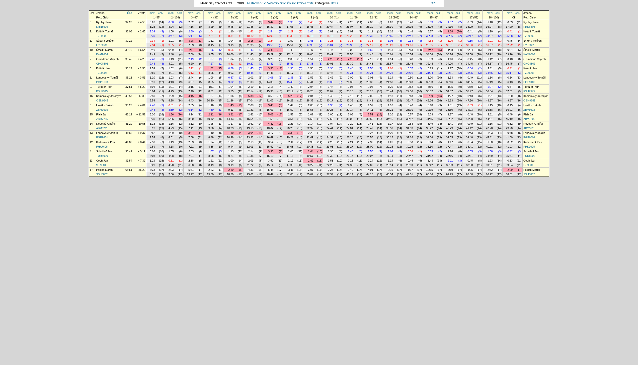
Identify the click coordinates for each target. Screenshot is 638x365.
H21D (334, 3)
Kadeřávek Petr (105, 142)
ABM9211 (102, 128)
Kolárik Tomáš (104, 31)
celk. (161, 12)
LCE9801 (101, 45)
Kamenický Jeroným (108, 95)
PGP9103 (102, 82)
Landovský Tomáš (107, 77)
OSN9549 (102, 100)
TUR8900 (102, 155)
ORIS (434, 3)
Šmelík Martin (104, 49)
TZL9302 (101, 35)
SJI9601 (101, 165)
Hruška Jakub (104, 105)
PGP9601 (102, 137)
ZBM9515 (102, 109)
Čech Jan (102, 160)
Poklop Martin (104, 169)
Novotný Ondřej (105, 123)
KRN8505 (102, 26)
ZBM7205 (102, 118)
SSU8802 (102, 174)
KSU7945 (102, 91)
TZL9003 (101, 72)
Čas (129, 12)
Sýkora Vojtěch (105, 40)
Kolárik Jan (103, 68)
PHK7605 (102, 146)
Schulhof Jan (104, 151)
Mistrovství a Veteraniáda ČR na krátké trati (280, 3)
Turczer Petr (104, 86)
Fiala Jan (101, 114)
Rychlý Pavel (104, 22)
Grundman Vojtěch (107, 59)
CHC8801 (102, 63)
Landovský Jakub (107, 132)
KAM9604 (102, 54)
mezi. (153, 12)
